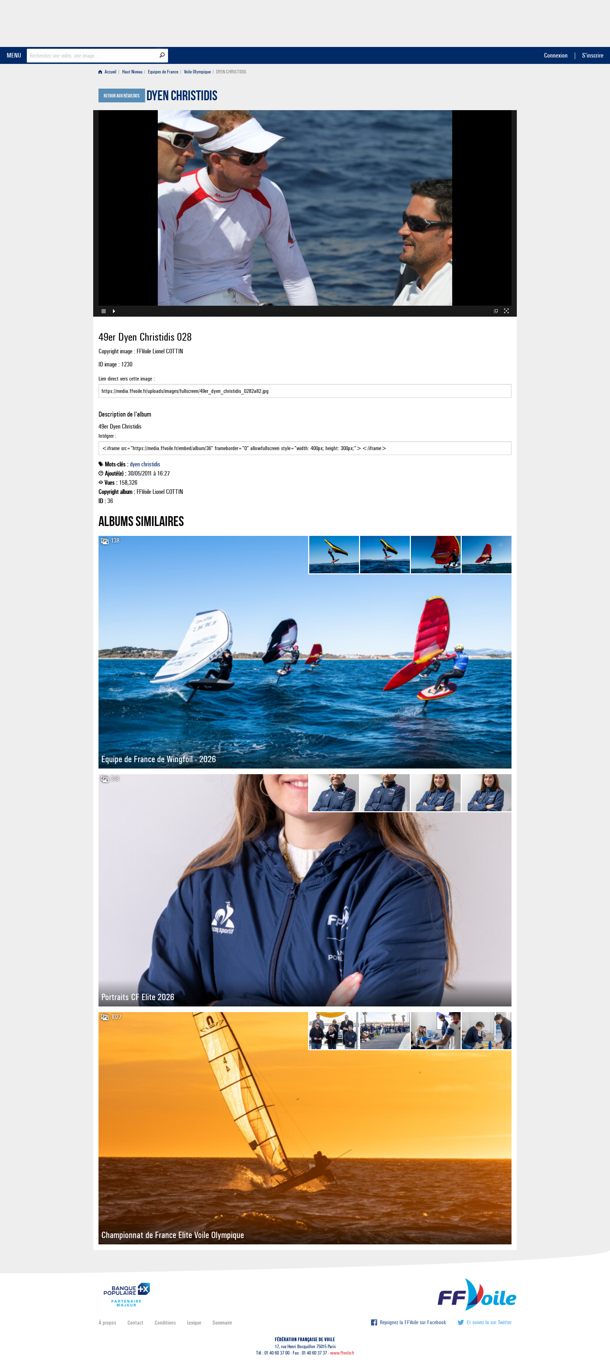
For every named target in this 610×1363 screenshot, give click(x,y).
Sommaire (222, 1322)
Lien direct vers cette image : (126, 378)
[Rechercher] (162, 55)
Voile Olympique (197, 72)
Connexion (556, 55)
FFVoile (467, 22)
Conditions (165, 1322)
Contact (135, 1322)
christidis (150, 464)
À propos (107, 1322)
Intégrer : (107, 435)
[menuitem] (108, 72)
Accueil (109, 72)
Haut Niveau (132, 72)
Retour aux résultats (121, 96)
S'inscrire (592, 55)
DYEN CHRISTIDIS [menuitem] (231, 72)
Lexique (194, 1322)
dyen (135, 464)
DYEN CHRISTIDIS (181, 97)
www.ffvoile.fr (342, 1353)
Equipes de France (163, 72)
